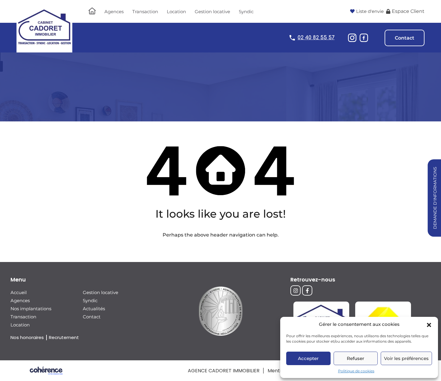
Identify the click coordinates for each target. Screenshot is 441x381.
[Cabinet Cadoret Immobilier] (44, 49)
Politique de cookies (356, 371)
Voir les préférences (406, 358)
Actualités (94, 308)
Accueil (18, 292)
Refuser (355, 358)
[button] (429, 324)
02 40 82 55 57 (316, 37)
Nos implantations (30, 308)
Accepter (308, 358)
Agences (114, 11)
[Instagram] (295, 290)
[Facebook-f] (307, 290)
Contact (404, 38)
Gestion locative (212, 11)
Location (176, 11)
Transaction (145, 11)
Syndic (246, 11)
